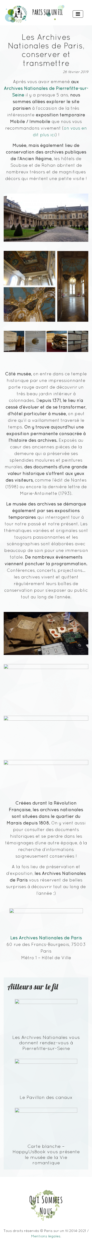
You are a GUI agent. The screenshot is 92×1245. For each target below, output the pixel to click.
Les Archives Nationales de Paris (46, 937)
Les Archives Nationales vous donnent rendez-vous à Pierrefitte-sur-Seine (46, 1042)
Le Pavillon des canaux (46, 1097)
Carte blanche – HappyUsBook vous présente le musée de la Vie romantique (46, 1154)
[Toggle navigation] (78, 14)
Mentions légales (45, 1236)
